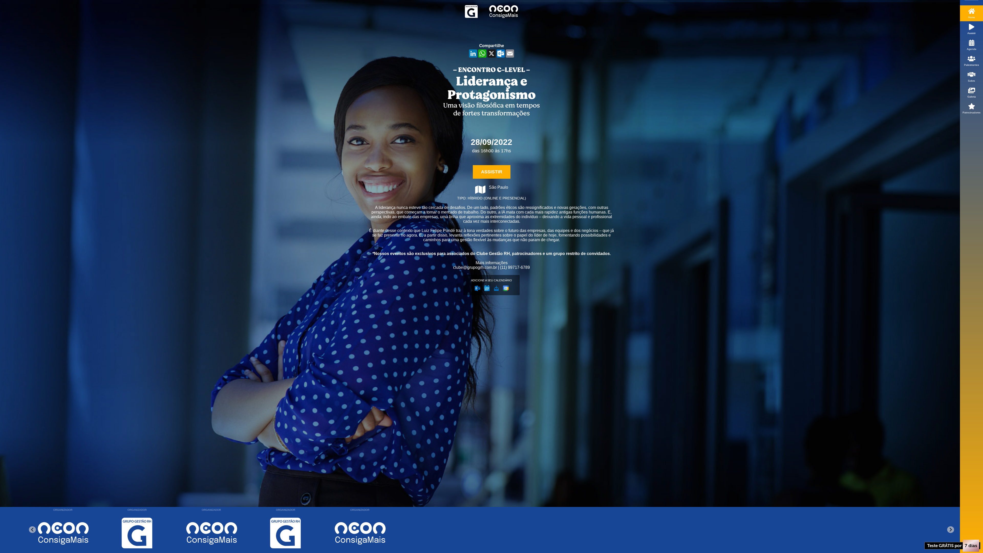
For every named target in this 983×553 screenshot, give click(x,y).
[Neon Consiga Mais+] (137, 533)
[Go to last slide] (32, 529)
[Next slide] (950, 529)
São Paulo (498, 187)
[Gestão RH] (63, 533)
